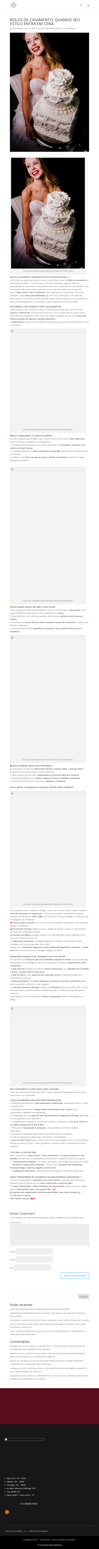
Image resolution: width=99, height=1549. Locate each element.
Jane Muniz (17, 28)
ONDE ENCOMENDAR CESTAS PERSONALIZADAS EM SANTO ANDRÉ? (39, 1309)
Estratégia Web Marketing (51, 1545)
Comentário (15, 1222)
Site (11, 1267)
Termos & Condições (14, 1531)
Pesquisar (84, 1296)
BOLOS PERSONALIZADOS (49, 28)
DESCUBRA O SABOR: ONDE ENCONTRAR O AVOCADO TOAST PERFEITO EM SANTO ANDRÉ (49, 1320)
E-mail (12, 1259)
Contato (49, 1414)
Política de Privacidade (38, 1531)
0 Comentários (69, 28)
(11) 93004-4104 (28, 1503)
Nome (12, 1251)
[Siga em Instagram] (7, 1512)
